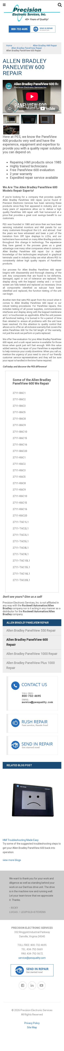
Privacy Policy (32, 1023)
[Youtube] (42, 985)
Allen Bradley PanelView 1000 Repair (31, 654)
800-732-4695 (19, 29)
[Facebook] (23, 985)
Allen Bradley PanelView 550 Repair (31, 630)
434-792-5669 (35, 949)
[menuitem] (32, 630)
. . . (18, 45)
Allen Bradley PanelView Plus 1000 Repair (30, 665)
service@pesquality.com (32, 957)
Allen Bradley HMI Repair (45, 45)
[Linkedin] (32, 985)
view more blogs (12, 860)
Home (9, 45)
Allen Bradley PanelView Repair (26, 48)
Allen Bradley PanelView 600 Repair (27, 642)
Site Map (32, 1027)
